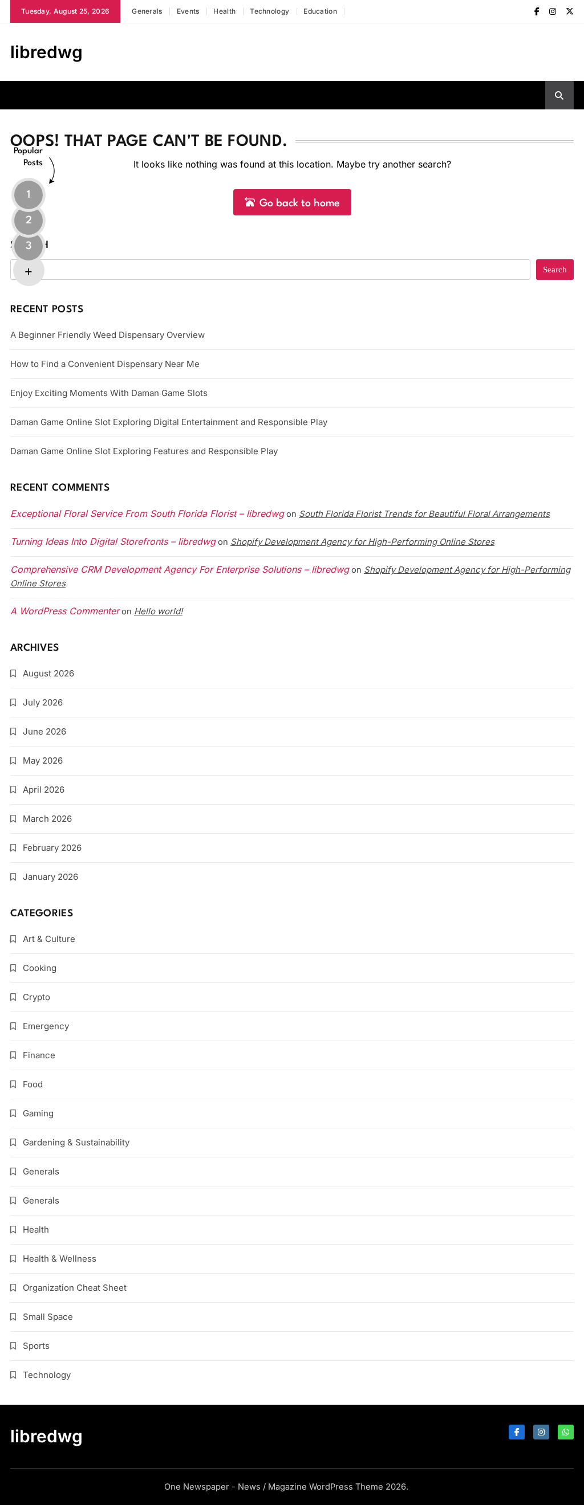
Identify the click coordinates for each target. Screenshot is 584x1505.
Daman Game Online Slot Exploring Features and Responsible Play (144, 451)
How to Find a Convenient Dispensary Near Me (105, 363)
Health (224, 11)
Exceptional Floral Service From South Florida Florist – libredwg (147, 513)
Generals (147, 11)
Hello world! (158, 611)
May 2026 (43, 760)
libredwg (46, 52)
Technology (269, 11)
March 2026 (47, 818)
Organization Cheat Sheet (75, 1287)
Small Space (48, 1316)
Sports (36, 1345)
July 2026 (43, 702)
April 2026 (43, 789)
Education (320, 11)
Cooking (39, 967)
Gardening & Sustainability (76, 1142)
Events (188, 11)
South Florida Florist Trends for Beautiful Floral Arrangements (424, 513)
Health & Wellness (59, 1258)
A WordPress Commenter (64, 611)
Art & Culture (49, 938)
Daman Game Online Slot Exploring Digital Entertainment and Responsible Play (168, 422)
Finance (39, 1055)
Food (33, 1084)
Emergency (46, 1026)
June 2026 (44, 731)
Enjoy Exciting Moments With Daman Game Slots (109, 393)
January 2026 (50, 876)
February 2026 (52, 847)
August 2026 (48, 673)
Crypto (36, 997)
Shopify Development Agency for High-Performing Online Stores (362, 541)
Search (29, 245)
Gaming (38, 1113)
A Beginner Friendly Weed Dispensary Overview (107, 334)
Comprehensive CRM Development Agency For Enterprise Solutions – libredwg (179, 569)
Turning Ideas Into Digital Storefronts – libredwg (113, 541)
